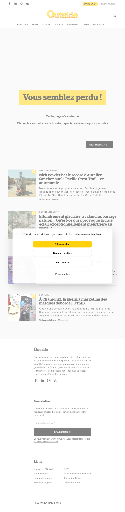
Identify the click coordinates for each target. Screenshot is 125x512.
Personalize (62, 262)
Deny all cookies (62, 253)
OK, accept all (62, 244)
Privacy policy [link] (62, 274)
